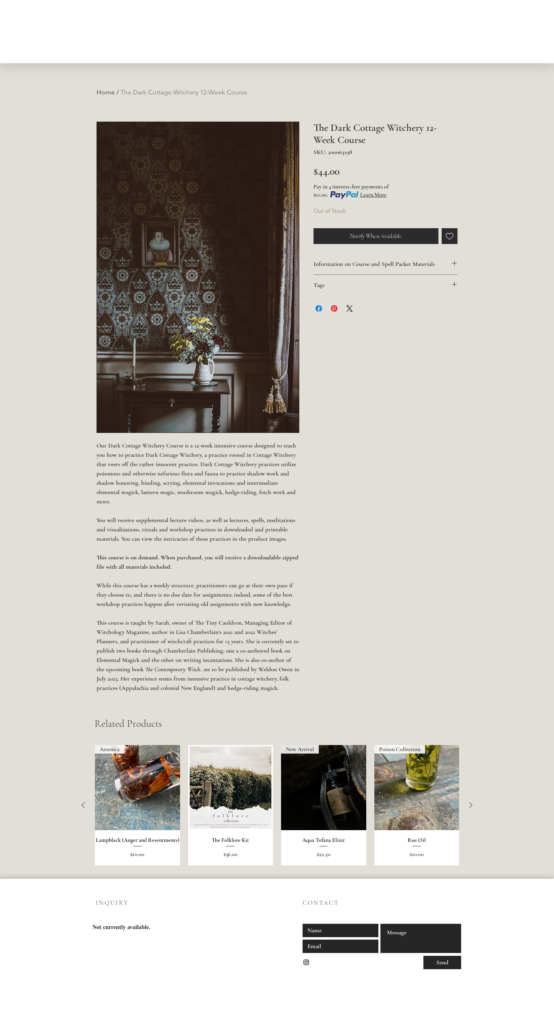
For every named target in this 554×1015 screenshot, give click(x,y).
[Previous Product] (83, 805)
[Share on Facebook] (319, 308)
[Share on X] (349, 308)
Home (106, 92)
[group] (277, 805)
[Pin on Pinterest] (334, 308)
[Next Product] (471, 805)
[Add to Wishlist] (449, 236)
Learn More (373, 194)
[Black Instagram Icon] (306, 962)
